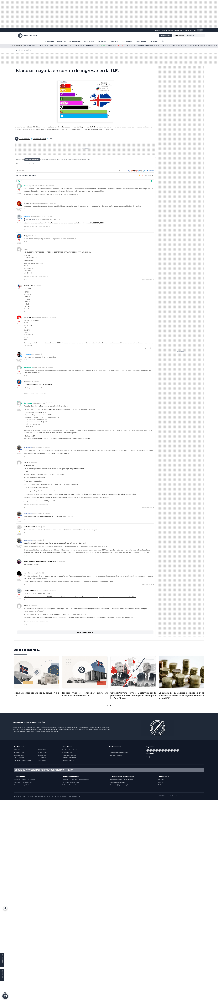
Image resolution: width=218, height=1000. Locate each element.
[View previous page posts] (107, 706)
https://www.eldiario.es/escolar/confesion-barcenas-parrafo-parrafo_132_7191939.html (55, 543)
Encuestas (61, 41)
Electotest (114, 41)
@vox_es (29, 465)
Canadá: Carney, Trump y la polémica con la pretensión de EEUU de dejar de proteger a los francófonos (133, 695)
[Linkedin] (174, 750)
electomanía (30, 35)
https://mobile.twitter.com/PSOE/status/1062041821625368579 (46, 453)
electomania (30, 219)
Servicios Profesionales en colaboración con (44, 770)
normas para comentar (32, 159)
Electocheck (127, 41)
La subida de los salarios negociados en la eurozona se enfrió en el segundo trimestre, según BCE (181, 695)
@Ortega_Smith (78, 469)
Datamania (154, 41)
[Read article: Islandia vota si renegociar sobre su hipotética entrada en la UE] (84, 672)
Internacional (75, 41)
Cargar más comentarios (85, 632)
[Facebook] (150, 750)
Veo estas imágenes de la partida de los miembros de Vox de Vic (47, 576)
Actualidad (49, 41)
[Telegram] (159, 750)
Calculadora (141, 41)
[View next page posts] (110, 706)
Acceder (151, 170)
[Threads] (156, 750)
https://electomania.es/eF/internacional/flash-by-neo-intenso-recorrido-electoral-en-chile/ (57, 438)
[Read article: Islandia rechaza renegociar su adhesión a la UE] (36, 672)
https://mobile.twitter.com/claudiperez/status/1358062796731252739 (48, 516)
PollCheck (102, 41)
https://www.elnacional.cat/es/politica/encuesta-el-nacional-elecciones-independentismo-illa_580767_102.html (65, 223)
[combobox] (195, 35)
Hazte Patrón (67, 747)
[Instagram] (165, 750)
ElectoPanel (89, 41)
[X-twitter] (147, 750)
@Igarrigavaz (67, 469)
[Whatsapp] (153, 750)
